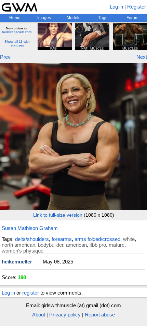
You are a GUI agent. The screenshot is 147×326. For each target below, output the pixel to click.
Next (141, 57)
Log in (116, 7)
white (129, 239)
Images (44, 17)
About (38, 314)
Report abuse (100, 314)
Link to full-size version (57, 215)
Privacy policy (65, 314)
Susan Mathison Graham (30, 228)
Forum (132, 17)
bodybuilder (50, 245)
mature (116, 245)
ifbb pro (98, 245)
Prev (5, 57)
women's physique (22, 251)
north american (18, 245)
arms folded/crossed (97, 239)
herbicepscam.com (16, 32)
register (30, 293)
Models (73, 17)
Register (136, 7)
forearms (62, 239)
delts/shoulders (32, 239)
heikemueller (17, 261)
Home (15, 17)
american (76, 245)
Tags (102, 17)
